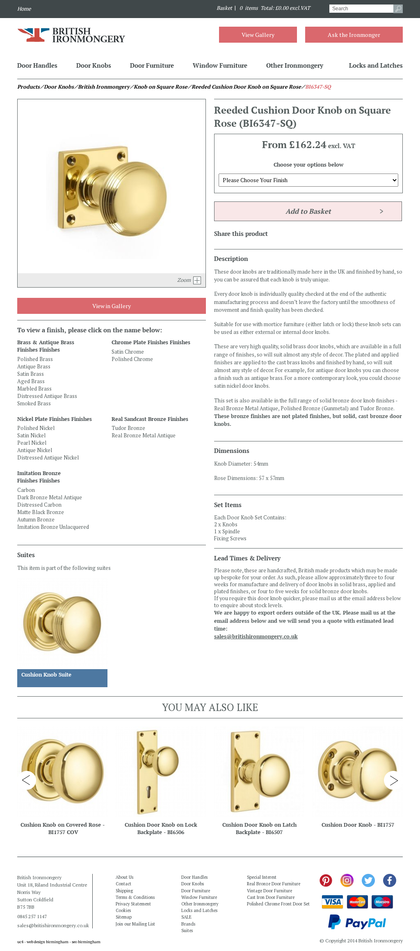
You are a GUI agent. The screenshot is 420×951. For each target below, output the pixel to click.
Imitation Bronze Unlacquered (53, 527)
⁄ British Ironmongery (102, 86)
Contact (123, 884)
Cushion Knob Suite (46, 674)
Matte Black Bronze (40, 512)
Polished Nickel (36, 428)
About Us (124, 877)
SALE (186, 917)
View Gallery (258, 35)
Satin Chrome (128, 351)
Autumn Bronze (36, 519)
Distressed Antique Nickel (48, 457)
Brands (188, 924)
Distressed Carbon (39, 504)
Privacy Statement (133, 904)
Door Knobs (93, 65)
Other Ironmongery (294, 65)
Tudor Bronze (128, 428)
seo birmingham (86, 941)
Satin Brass (30, 373)
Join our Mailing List (135, 924)
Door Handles (37, 65)
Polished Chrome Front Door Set (278, 904)
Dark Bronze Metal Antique (49, 497)
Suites (187, 930)
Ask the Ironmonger (354, 35)
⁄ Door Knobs (57, 86)
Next (393, 780)
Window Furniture (220, 65)
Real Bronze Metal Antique (144, 435)
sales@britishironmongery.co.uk (256, 636)
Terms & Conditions (135, 897)
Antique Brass (33, 366)
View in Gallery (111, 306)
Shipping (124, 891)
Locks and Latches (376, 65)
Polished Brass (35, 359)
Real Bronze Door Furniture (273, 884)
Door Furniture (152, 65)
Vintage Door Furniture (269, 891)
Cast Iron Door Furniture (270, 897)
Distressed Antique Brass (47, 396)
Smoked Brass (34, 403)
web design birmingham (47, 941)
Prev (26, 780)
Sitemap (124, 917)
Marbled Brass (34, 388)
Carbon (26, 490)
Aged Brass (31, 381)
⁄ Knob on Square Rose (158, 86)
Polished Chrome (132, 359)
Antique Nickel (34, 450)
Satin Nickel (31, 435)
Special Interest (261, 877)
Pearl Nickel (31, 442)
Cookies (123, 910)
